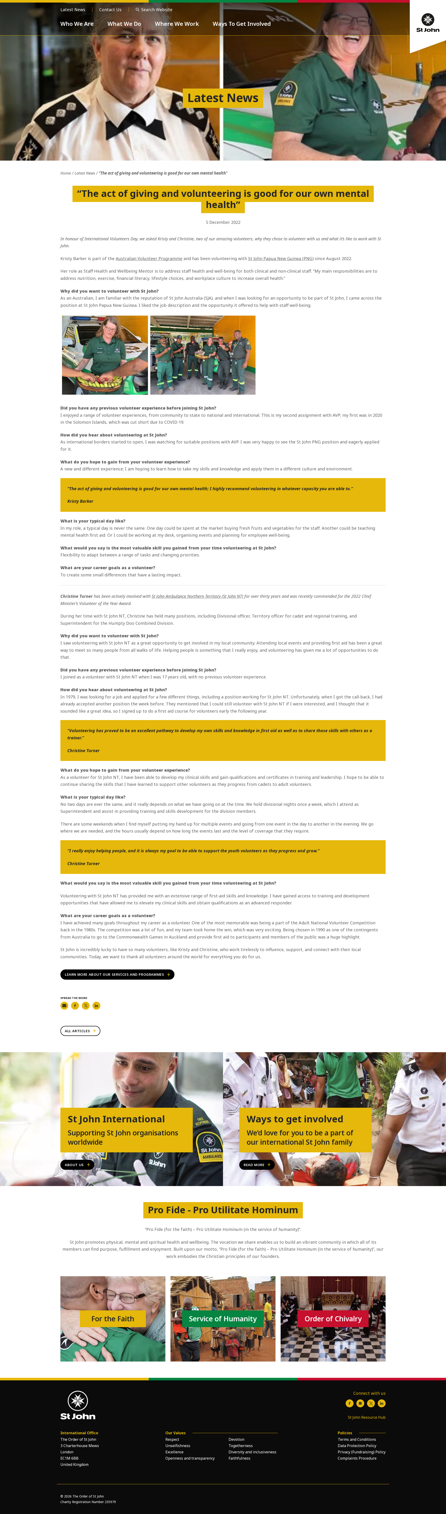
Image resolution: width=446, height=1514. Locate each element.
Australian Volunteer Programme (149, 258)
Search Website (156, 9)
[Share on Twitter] (86, 1006)
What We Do (124, 23)
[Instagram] (360, 1403)
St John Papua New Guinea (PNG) (281, 258)
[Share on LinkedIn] (96, 1006)
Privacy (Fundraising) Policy (362, 1451)
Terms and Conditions (357, 1439)
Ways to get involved (295, 1118)
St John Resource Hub (367, 1417)
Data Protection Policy (357, 1445)
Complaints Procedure (357, 1458)
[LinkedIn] (382, 1403)
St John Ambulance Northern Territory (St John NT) (197, 596)
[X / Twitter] (371, 1403)
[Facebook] (350, 1403)
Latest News (72, 9)
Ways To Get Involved (242, 23)
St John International (116, 1118)
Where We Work (177, 23)
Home (65, 173)
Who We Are (77, 23)
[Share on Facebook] (75, 1006)
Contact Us (110, 9)
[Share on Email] (64, 1006)
